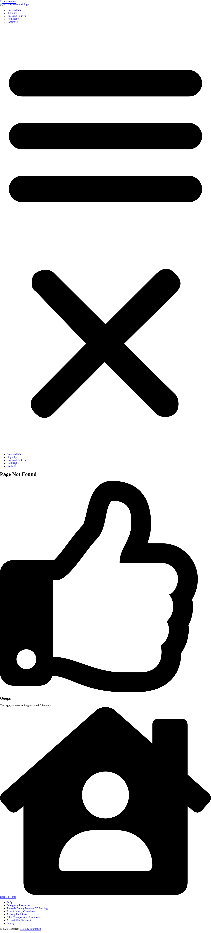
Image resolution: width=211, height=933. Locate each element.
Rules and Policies (16, 16)
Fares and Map (14, 10)
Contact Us (12, 21)
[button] (105, 238)
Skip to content (8, 1)
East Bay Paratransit (30, 928)
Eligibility (12, 13)
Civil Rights (13, 19)
